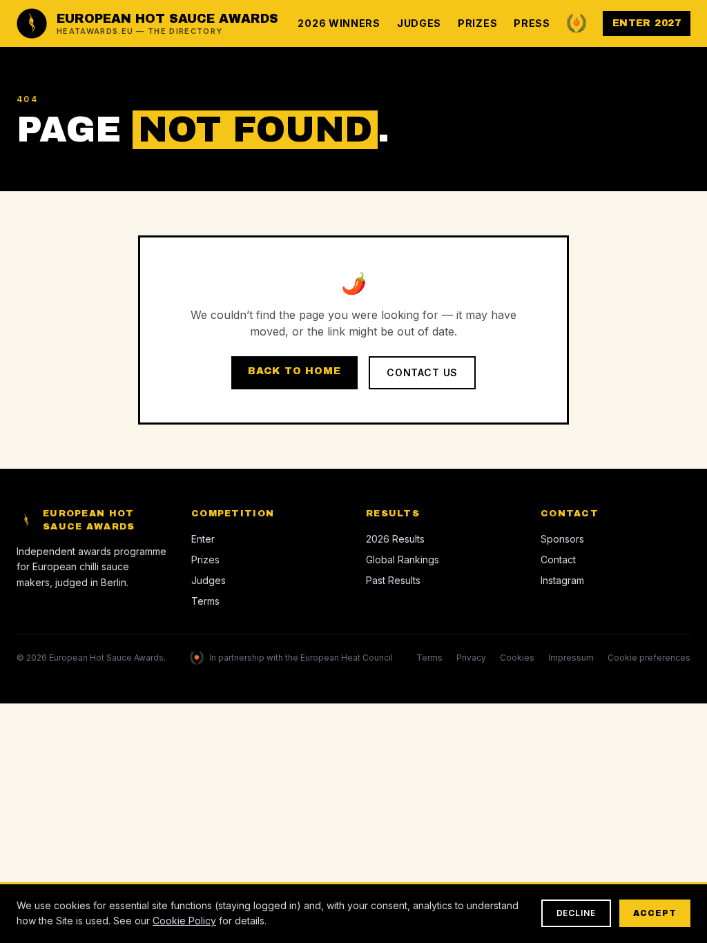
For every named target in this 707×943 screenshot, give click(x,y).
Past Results (393, 580)
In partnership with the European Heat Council (301, 657)
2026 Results (395, 539)
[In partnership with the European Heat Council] (576, 23)
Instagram (562, 580)
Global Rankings (402, 559)
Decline (576, 913)
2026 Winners (339, 23)
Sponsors (562, 539)
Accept (655, 913)
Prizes (477, 23)
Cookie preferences (649, 657)
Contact (558, 559)
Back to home (294, 371)
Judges (419, 23)
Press (532, 23)
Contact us (422, 372)
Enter (203, 539)
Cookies (517, 657)
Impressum (571, 657)
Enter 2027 (646, 23)
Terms (205, 601)
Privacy (471, 657)
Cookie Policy (184, 920)
